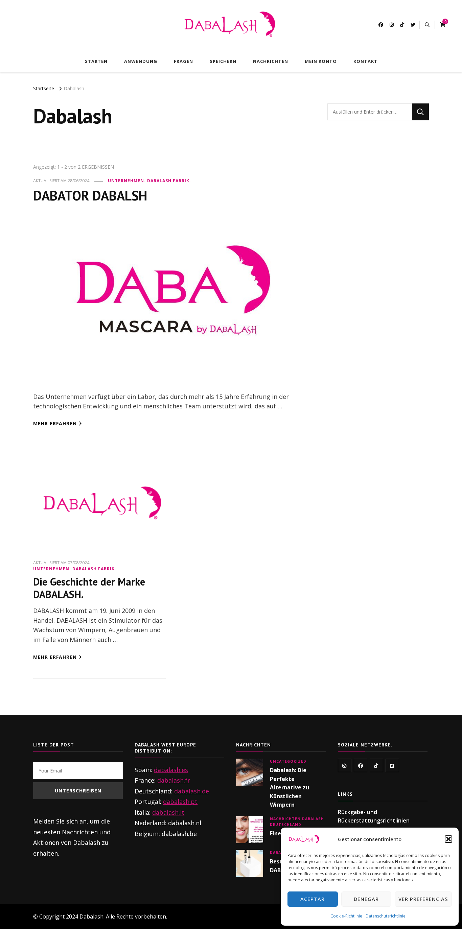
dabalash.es (171, 770)
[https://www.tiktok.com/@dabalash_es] (376, 765)
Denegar (366, 899)
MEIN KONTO (321, 61)
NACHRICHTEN (270, 61)
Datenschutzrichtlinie (386, 916)
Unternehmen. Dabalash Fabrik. (149, 181)
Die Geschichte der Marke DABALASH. (89, 588)
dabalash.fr (173, 780)
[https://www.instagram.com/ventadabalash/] (344, 765)
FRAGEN (183, 61)
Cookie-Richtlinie (346, 916)
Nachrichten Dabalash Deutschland (297, 821)
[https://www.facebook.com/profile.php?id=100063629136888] (360, 765)
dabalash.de (191, 791)
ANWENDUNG (140, 61)
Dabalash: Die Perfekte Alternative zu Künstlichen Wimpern (289, 787)
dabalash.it (168, 812)
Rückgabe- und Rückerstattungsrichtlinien (374, 816)
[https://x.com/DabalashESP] (392, 765)
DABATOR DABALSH (90, 195)
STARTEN (96, 61)
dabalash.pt (180, 801)
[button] (448, 839)
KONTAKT (365, 61)
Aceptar (312, 899)
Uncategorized (288, 761)
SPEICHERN (223, 61)
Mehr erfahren (55, 423)
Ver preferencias (423, 899)
